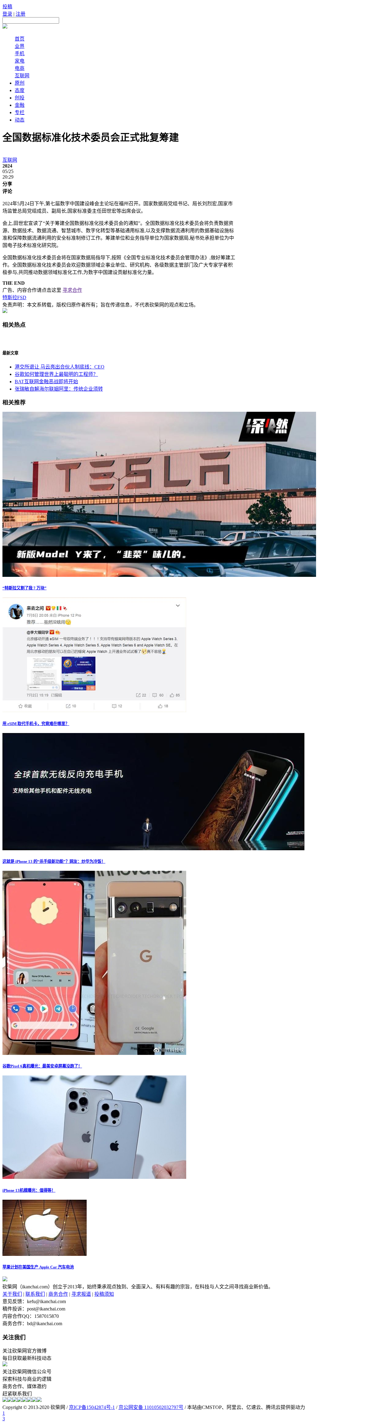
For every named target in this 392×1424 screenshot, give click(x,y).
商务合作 (58, 1294)
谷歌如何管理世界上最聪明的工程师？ (56, 374)
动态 (19, 119)
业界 (19, 46)
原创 (19, 83)
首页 (19, 38)
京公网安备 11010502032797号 (151, 1407)
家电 (19, 61)
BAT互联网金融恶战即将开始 (46, 381)
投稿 (7, 6)
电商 (19, 68)
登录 (7, 14)
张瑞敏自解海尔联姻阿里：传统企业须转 (59, 389)
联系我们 (35, 1294)
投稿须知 (104, 1294)
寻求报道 (81, 1294)
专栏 (19, 112)
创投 (19, 97)
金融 (19, 105)
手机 (19, 53)
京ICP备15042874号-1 (92, 1407)
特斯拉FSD (14, 297)
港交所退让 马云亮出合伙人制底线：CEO (59, 366)
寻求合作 (72, 290)
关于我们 (12, 1294)
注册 (20, 14)
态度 (19, 90)
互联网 (22, 75)
